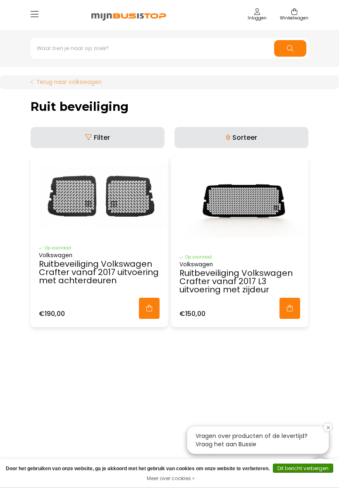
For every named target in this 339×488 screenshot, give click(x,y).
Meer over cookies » (171, 478)
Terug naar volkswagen (69, 82)
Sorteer (244, 137)
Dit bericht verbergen (303, 468)
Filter (102, 137)
